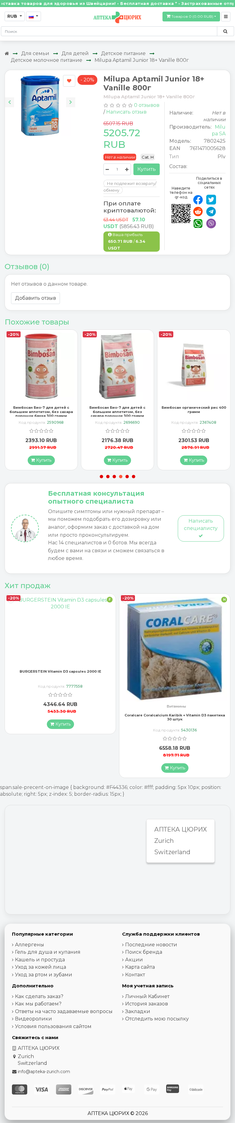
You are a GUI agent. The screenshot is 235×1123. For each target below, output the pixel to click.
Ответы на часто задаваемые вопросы (64, 1011)
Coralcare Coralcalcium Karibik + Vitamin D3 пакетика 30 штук (60, 717)
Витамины (62, 706)
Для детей (75, 53)
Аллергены (29, 945)
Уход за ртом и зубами (43, 975)
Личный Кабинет (147, 996)
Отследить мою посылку (157, 1019)
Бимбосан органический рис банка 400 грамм (194, 409)
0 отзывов (146, 105)
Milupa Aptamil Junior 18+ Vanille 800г (142, 60)
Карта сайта (140, 967)
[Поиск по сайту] (225, 31)
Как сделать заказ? (39, 996)
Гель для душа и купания (47, 952)
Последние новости (151, 945)
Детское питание (123, 53)
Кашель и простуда (40, 960)
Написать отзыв (126, 112)
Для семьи (35, 53)
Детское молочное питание (46, 60)
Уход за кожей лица (40, 967)
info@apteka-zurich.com (44, 1071)
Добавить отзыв (35, 298)
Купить (146, 169)
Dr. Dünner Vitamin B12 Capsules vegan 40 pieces (175, 710)
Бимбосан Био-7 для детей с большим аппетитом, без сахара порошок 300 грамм (41, 411)
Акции (134, 960)
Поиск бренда (143, 952)
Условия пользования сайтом (53, 1026)
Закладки (137, 1011)
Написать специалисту (201, 524)
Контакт (135, 975)
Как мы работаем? (38, 1004)
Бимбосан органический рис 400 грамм (117, 409)
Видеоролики (33, 1019)
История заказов (146, 1004)
